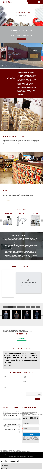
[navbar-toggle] (39, 2)
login (18, 454)
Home (5, 453)
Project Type (24, 377)
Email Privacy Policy (35, 440)
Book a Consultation (6, 200)
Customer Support (7, 454)
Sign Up (31, 434)
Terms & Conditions (34, 453)
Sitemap (21, 454)
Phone (5, 387)
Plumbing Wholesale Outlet (21, 456)
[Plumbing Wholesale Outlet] (7, 2)
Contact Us (14, 454)
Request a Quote (21, 38)
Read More (34, 56)
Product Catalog (26, 453)
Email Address (26, 423)
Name (5, 376)
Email (5, 381)
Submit (37, 399)
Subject (24, 381)
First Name (25, 428)
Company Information (18, 453)
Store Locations (10, 453)
